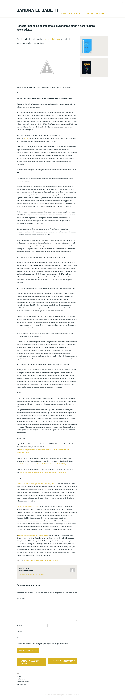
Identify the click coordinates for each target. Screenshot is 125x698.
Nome (19, 626)
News (46, 22)
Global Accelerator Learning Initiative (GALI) (33, 535)
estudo (25, 138)
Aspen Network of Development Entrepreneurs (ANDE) (36, 484)
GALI (28, 560)
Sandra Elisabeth (37, 10)
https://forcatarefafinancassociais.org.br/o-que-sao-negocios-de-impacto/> (44, 472)
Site (18, 638)
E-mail (19, 632)
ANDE (25, 560)
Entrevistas (88, 13)
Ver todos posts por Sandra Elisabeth (31, 575)
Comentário (21, 598)
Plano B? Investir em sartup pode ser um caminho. (30, 662)
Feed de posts (21, 679)
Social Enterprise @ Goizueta (28, 506)
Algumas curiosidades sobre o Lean (63, 661)
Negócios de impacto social (49, 560)
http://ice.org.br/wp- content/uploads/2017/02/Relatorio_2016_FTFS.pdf (43, 464)
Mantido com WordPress (53, 695)
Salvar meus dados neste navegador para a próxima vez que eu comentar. (43, 643)
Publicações (73, 13)
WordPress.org (21, 684)
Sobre (63, 13)
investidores (35, 560)
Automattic (76, 695)
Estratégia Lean (102, 13)
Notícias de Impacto (52, 39)
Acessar (19, 676)
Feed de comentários (23, 682)
